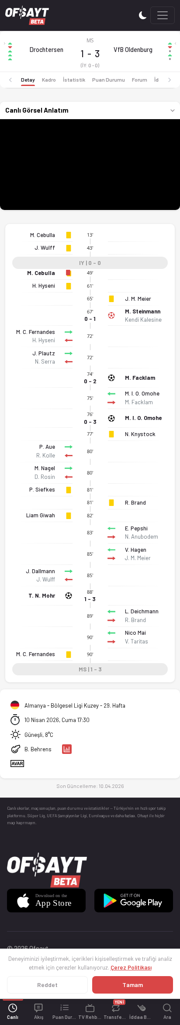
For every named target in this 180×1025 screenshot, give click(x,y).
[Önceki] (10, 80)
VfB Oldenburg (133, 49)
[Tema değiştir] (143, 15)
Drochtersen (46, 49)
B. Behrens (38, 749)
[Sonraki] (169, 80)
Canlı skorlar (18, 808)
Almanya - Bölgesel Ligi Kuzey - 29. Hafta (74, 705)
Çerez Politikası (131, 967)
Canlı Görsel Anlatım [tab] (37, 110)
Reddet (47, 984)
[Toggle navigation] (162, 15)
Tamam (132, 984)
